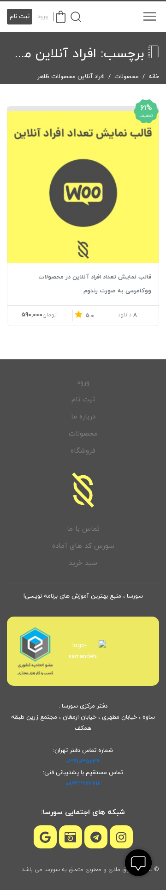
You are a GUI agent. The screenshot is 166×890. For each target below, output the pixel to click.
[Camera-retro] (70, 836)
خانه (153, 77)
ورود (42, 16)
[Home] (83, 490)
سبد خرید (83, 563)
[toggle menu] (149, 16)
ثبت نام (20, 16)
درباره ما (83, 417)
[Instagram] (121, 836)
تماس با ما (83, 529)
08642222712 (83, 784)
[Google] (45, 836)
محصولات (126, 77)
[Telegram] (95, 836)
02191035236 (83, 761)
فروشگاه (83, 451)
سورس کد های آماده (83, 546)
